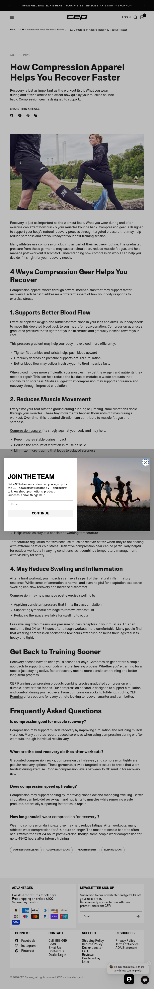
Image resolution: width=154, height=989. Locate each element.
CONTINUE (40, 513)
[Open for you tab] (129, 979)
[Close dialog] (145, 462)
